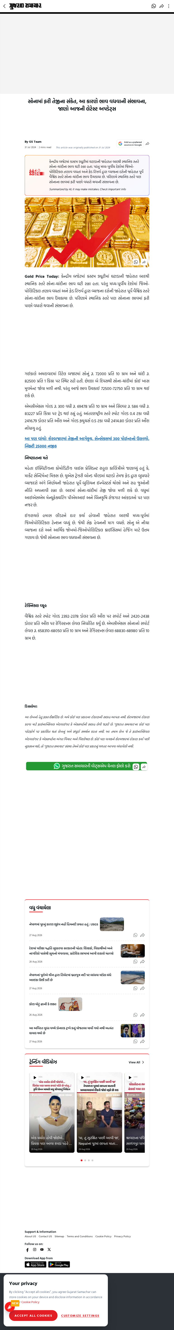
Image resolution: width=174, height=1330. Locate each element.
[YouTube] (42, 1249)
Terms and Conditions (80, 1236)
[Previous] (29, 1117)
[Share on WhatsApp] (154, 6)
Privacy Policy (122, 1236)
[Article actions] (169, 6)
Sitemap (59, 1236)
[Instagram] (34, 1249)
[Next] (144, 1117)
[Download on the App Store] (35, 1264)
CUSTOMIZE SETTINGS (80, 1315)
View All (134, 1062)
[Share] (147, 143)
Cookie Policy (103, 1236)
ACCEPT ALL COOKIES (33, 1315)
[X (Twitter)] (49, 1249)
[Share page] (162, 6)
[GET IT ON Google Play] (59, 1264)
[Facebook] (27, 1249)
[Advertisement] (87, 60)
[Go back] (5, 6)
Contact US (45, 1236)
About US (30, 1236)
